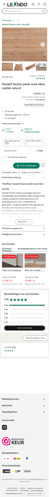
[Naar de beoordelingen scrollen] (40, 78)
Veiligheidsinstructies (12, 234)
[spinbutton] (13, 142)
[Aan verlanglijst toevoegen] (42, 165)
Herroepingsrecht (12, 490)
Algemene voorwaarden (35, 488)
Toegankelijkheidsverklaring (14, 493)
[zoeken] (43, 11)
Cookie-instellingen (37, 490)
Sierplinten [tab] (7, 249)
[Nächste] (44, 249)
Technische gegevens (12, 228)
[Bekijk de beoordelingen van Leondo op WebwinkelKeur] (13, 441)
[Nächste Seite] (43, 67)
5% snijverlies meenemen (17, 157)
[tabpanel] (24, 269)
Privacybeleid (24, 490)
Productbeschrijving (11, 177)
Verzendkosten (40, 99)
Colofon (22, 488)
